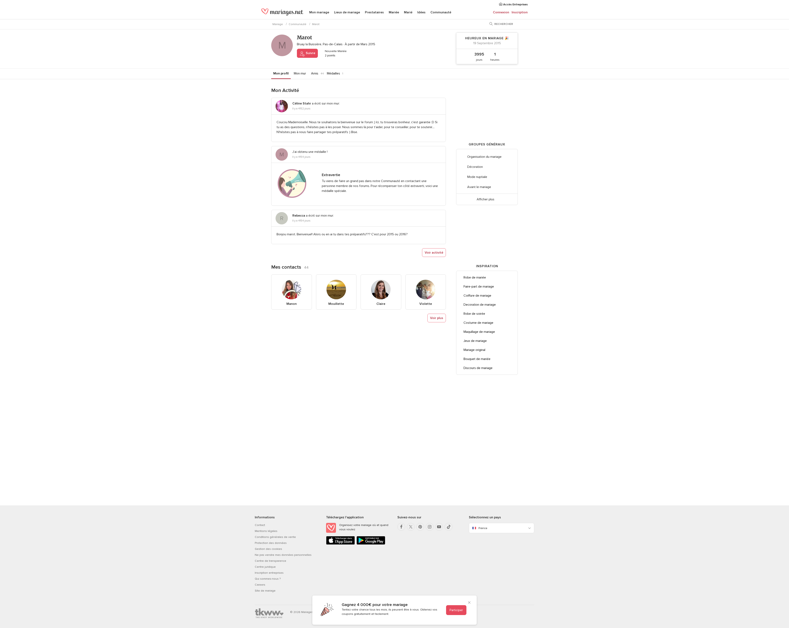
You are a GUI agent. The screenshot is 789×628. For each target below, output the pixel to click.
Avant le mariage (479, 187)
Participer (456, 610)
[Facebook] (401, 527)
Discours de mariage (478, 368)
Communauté (440, 12)
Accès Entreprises (515, 4)
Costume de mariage (478, 323)
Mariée (394, 12)
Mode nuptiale (477, 177)
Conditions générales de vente (275, 537)
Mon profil (281, 73)
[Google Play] (370, 544)
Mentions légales (266, 531)
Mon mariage (319, 12)
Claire (380, 304)
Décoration (475, 167)
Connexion (501, 12)
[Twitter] (411, 527)
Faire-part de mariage (479, 286)
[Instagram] (430, 527)
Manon (291, 304)
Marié (408, 12)
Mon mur (300, 73)
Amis (314, 73)
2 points (329, 55)
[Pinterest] (420, 527)
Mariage (277, 24)
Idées (421, 12)
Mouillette (336, 304)
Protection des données (271, 543)
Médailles (333, 73)
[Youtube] (439, 527)
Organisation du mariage (484, 157)
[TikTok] (448, 527)
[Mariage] (282, 13)
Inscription (520, 12)
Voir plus (436, 318)
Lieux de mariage (347, 12)
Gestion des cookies (268, 549)
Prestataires (374, 12)
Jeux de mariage (475, 341)
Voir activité (434, 253)
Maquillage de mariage (479, 332)
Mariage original (474, 350)
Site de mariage (265, 590)
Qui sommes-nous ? (268, 578)
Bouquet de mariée (477, 359)
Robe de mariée (475, 277)
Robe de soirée (474, 314)
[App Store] (340, 544)
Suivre (310, 53)
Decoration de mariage (480, 305)
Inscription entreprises (269, 573)
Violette (425, 304)
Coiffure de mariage (477, 296)
